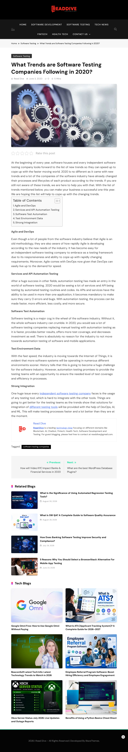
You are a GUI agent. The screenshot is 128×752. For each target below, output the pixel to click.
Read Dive (19, 78)
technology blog (64, 427)
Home (23, 24)
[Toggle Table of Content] (55, 200)
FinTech (42, 34)
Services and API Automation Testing (37, 209)
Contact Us (80, 34)
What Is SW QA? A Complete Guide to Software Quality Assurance (78, 515)
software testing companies (36, 446)
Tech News (101, 24)
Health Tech (60, 34)
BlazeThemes (92, 740)
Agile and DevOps (25, 205)
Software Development (46, 24)
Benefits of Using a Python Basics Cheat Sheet (91, 718)
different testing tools (44, 407)
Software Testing (78, 24)
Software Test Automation (31, 214)
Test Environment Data (29, 218)
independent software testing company (65, 393)
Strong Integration (26, 222)
